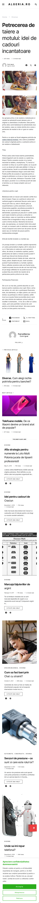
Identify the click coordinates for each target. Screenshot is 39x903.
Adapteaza (19, 892)
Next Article (7, 393)
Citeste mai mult (13, 479)
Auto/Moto (8, 753)
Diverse (15, 17)
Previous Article (11, 350)
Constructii (19, 753)
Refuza (19, 898)
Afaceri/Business (11, 668)
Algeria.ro (19, 4)
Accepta (19, 887)
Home (4, 17)
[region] (19, 880)
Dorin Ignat (10, 64)
